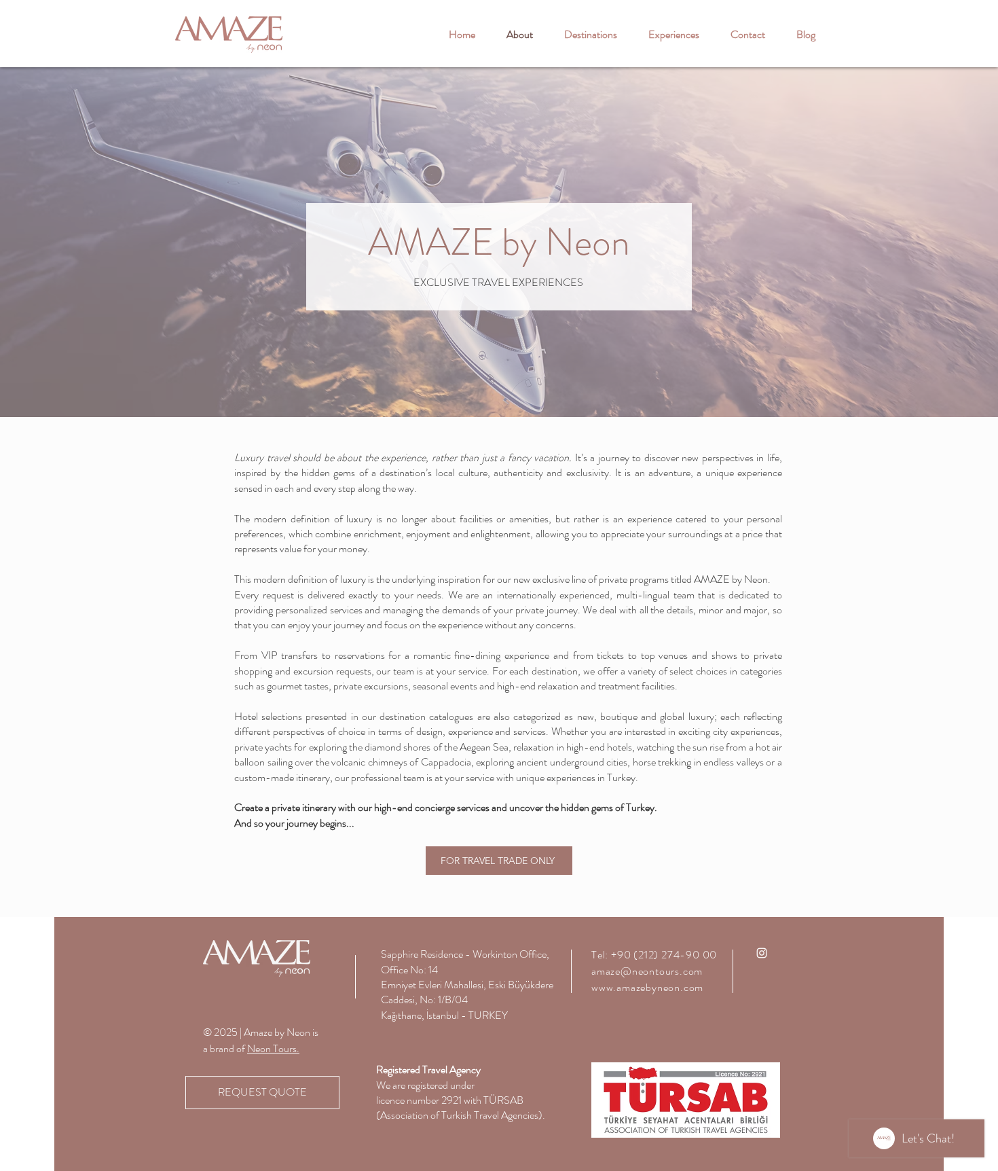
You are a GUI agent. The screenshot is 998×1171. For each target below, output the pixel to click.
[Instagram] (762, 953)
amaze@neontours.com (647, 971)
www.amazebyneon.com (647, 987)
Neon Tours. (273, 1048)
